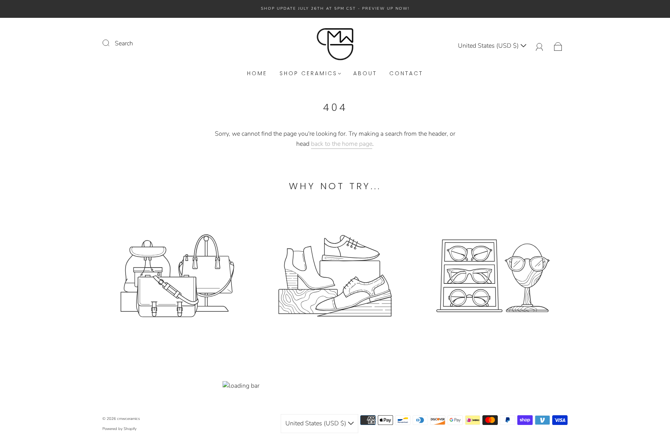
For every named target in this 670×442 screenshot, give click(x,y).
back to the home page (341, 144)
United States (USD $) (489, 45)
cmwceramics (128, 418)
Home (257, 73)
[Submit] (110, 42)
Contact (406, 73)
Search (124, 43)
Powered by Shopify (119, 429)
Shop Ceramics (308, 73)
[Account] (539, 45)
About (365, 73)
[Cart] (558, 45)
